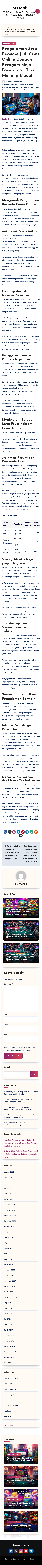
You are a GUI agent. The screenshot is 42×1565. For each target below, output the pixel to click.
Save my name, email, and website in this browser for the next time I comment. (19, 1048)
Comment (8, 984)
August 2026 (9, 1172)
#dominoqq (16, 87)
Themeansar (21, 1562)
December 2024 (10, 1281)
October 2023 (9, 1357)
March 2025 (8, 1265)
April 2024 (8, 1325)
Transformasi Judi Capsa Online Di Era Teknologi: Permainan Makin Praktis (19, 1108)
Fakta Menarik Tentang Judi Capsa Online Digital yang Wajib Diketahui (20, 1116)
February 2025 (9, 1270)
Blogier (32, 1559)
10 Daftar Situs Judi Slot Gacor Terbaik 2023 (21, 1151)
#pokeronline (7, 90)
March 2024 (8, 1330)
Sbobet (6, 1400)
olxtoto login (8, 1425)
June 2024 (8, 1314)
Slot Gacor (8, 1411)
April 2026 (8, 1194)
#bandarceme (9, 85)
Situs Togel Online (11, 1406)
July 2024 (8, 1308)
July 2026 (8, 1177)
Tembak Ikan (8, 1416)
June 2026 (8, 1183)
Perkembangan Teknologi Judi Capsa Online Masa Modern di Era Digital (21, 1093)
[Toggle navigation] (3, 11)
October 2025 (9, 1226)
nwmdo (10, 81)
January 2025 (9, 1276)
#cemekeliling (29, 85)
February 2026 (9, 1205)
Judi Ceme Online (9, 43)
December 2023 (10, 1346)
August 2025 (9, 1237)
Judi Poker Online (10, 1389)
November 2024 (10, 1286)
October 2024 (9, 1292)
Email (6, 1025)
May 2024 (7, 1319)
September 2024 (10, 1297)
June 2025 (8, 1248)
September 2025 (10, 1232)
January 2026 (9, 1210)
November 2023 (10, 1352)
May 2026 (7, 1188)
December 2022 (10, 1363)
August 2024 (9, 1303)
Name (6, 1015)
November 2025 (10, 1221)
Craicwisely (20, 7)
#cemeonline (6, 87)
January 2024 (9, 1341)
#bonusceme (19, 85)
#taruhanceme (29, 90)
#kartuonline (34, 87)
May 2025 (7, 1254)
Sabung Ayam (9, 1395)
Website (7, 1035)
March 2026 (8, 1199)
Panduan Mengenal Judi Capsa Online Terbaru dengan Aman (18, 1101)
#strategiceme (17, 90)
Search (7, 1067)
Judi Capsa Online (11, 1378)
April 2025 (8, 1259)
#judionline (25, 87)
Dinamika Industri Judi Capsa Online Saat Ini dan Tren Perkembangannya (21, 1124)
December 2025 (10, 1216)
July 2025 (8, 1243)
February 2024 (9, 1335)
